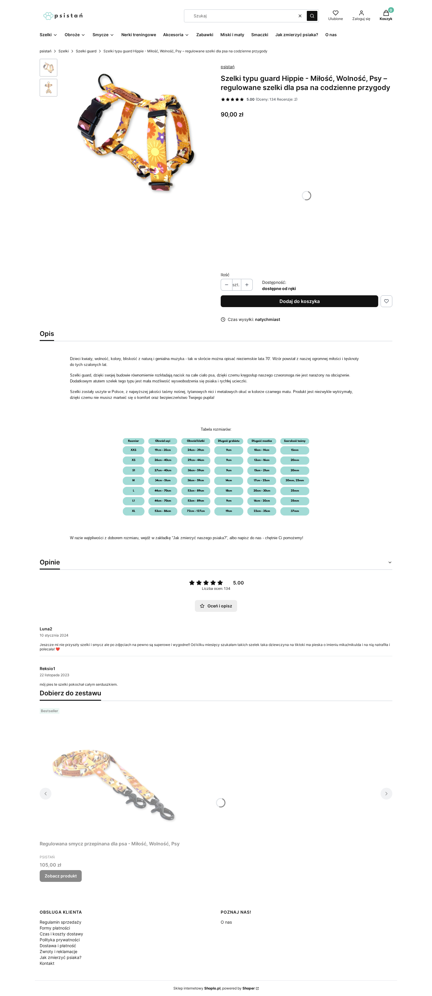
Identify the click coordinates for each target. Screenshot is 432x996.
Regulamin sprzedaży (60, 922)
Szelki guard (86, 51)
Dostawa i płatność (58, 945)
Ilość (225, 274)
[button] (312, 16)
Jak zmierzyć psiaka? (60, 957)
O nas (226, 922)
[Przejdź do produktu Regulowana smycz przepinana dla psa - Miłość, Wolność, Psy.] (113, 772)
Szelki (63, 51)
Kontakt (47, 963)
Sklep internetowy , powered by (214, 988)
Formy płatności (55, 927)
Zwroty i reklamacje (58, 951)
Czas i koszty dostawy (61, 933)
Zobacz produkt (61, 875)
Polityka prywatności (60, 939)
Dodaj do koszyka (299, 301)
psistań (45, 51)
